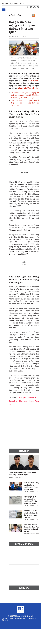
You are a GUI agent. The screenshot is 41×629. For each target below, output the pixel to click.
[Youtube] (38, 7)
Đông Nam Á (23, 401)
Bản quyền (5, 620)
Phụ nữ (22, 4)
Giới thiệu (5, 4)
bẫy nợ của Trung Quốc (28, 88)
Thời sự (11, 477)
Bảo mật (31, 618)
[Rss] (31, 7)
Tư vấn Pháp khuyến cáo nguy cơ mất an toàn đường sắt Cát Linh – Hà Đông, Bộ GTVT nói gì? (25, 95)
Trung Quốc (22, 397)
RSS (11, 618)
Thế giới (12, 15)
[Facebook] (34, 7)
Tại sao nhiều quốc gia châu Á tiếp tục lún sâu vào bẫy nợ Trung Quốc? (25, 102)
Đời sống (26, 533)
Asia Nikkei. (33, 81)
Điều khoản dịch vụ (21, 618)
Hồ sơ (19, 15)
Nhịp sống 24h (14, 4)
